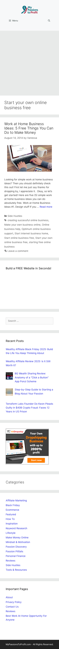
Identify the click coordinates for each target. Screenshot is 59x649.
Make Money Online (17, 537)
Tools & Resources (16, 569)
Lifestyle (10, 532)
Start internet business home (31, 233)
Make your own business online (22, 224)
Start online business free (19, 237)
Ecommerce (12, 509)
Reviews (10, 560)
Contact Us (12, 606)
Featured (11, 514)
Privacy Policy (13, 602)
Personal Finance (15, 556)
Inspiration (12, 523)
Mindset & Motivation (18, 542)
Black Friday (13, 505)
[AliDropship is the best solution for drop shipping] (27, 463)
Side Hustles (15, 216)
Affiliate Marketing (16, 500)
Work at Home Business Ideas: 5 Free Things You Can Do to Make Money (28, 128)
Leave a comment (18, 251)
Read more (46, 206)
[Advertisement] (29, 61)
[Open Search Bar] (49, 20)
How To (10, 519)
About (9, 597)
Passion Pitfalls (14, 551)
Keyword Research (16, 528)
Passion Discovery (16, 546)
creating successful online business (28, 220)
